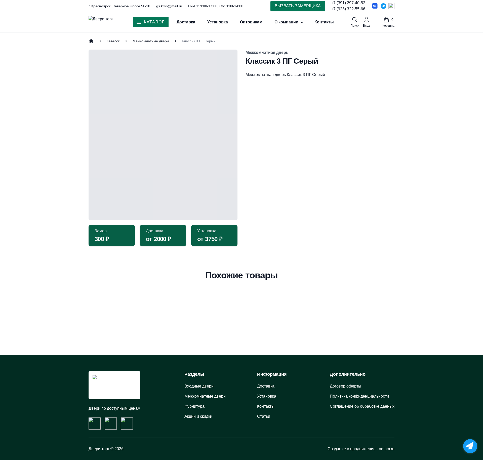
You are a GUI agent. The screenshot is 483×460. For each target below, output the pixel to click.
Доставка (186, 22)
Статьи (263, 416)
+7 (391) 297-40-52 (348, 3)
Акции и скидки (198, 416)
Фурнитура (194, 406)
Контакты (324, 22)
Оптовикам (251, 22)
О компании (286, 22)
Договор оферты (345, 386)
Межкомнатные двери (151, 41)
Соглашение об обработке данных (362, 406)
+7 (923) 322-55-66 (348, 9)
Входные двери (199, 386)
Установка (217, 22)
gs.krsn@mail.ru (169, 6)
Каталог (154, 22)
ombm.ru (386, 449)
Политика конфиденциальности (359, 396)
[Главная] (91, 41)
